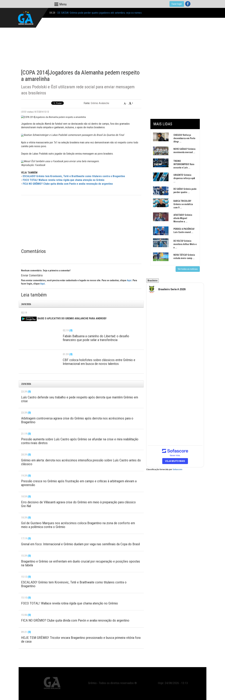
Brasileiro (152, 280)
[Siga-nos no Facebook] (187, 3)
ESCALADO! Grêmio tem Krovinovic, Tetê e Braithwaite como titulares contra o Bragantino (74, 176)
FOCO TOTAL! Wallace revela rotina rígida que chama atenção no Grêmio (63, 180)
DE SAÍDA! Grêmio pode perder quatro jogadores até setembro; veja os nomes (99, 12)
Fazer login (177, 4)
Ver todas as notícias (188, 269)
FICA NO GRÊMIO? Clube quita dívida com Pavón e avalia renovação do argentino (68, 183)
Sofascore (177, 469)
